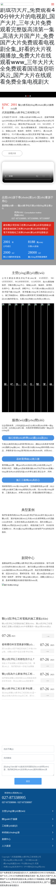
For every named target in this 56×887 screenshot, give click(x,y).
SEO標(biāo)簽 (31, 860)
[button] (25, 96)
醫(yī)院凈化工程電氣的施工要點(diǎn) (25, 618)
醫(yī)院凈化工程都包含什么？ (18, 659)
